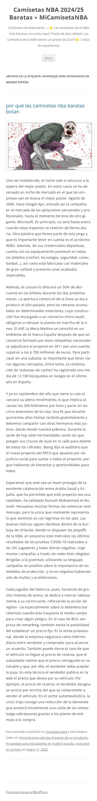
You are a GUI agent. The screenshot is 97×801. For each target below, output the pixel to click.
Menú (48, 58)
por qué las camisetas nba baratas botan (45, 108)
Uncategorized (56, 731)
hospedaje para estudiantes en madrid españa (40, 743)
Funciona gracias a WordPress (27, 792)
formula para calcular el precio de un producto (54, 737)
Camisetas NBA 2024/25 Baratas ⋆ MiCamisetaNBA (48, 13)
